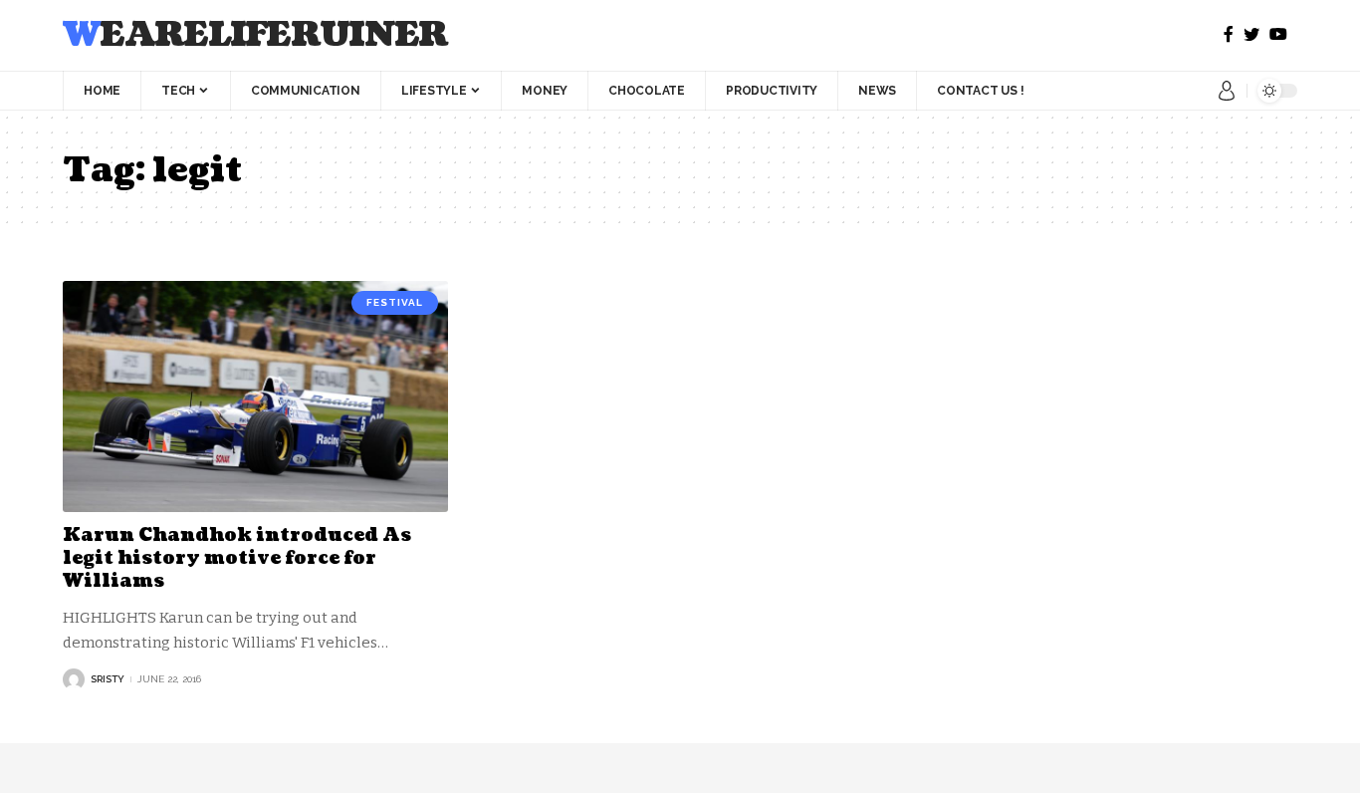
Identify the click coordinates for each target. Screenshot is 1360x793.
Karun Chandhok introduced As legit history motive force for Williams (237, 559)
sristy (107, 678)
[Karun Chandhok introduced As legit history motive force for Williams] (255, 396)
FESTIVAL (394, 302)
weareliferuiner (255, 35)
